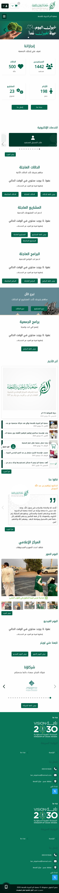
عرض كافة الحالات (48, 194)
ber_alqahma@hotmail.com (40, 775)
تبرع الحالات (20, 308)
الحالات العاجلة (29, 194)
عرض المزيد (10, 154)
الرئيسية (51, 752)
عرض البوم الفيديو (20, 654)
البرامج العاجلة (29, 281)
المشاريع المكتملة (29, 240)
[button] (5, 30)
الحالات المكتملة (10, 194)
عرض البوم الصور (39, 654)
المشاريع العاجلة (19, 234)
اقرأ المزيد (6, 471)
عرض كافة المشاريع (39, 234)
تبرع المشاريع (39, 308)
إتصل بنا (20, 107)
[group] (29, 579)
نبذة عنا (39, 107)
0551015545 (46, 769)
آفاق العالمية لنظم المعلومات (24, 890)
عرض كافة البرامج (48, 281)
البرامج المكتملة (10, 281)
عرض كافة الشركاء (29, 705)
